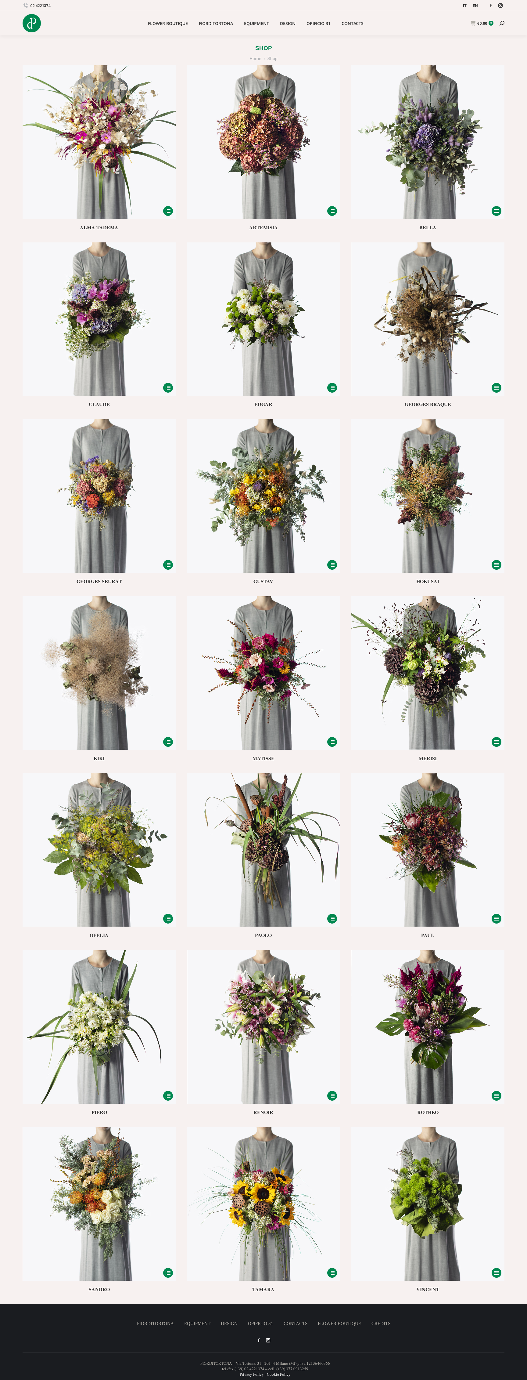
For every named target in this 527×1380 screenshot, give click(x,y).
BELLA (427, 227)
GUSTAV (263, 581)
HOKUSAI (427, 581)
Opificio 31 (260, 1323)
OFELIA (99, 935)
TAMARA (263, 1289)
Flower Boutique (339, 1323)
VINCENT (427, 1289)
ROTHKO (428, 1112)
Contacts (295, 1323)
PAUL (427, 935)
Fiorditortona (155, 1323)
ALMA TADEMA (99, 227)
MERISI (428, 758)
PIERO (99, 1112)
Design (229, 1323)
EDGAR (263, 404)
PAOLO (263, 935)
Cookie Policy (279, 1374)
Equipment (197, 1323)
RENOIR (263, 1112)
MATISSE (263, 758)
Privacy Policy (252, 1374)
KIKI (99, 758)
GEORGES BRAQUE (428, 404)
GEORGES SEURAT (99, 581)
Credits (380, 1323)
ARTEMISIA (263, 227)
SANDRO (99, 1289)
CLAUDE (99, 404)
